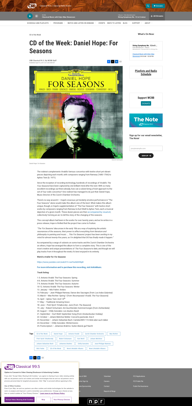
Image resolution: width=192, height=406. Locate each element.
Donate (159, 6)
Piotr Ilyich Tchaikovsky (45, 339)
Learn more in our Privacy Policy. (52, 393)
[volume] (36, 16)
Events (102, 23)
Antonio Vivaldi (73, 334)
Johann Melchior (96, 339)
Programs (58, 23)
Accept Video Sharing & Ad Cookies (19, 399)
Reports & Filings (109, 391)
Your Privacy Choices (62, 399)
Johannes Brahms (65, 344)
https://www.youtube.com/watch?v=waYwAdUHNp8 (60, 262)
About (147, 23)
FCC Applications (139, 376)
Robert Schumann (65, 339)
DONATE (146, 103)
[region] (40, 383)
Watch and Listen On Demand (81, 23)
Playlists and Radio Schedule (146, 72)
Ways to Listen (114, 23)
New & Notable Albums (75, 348)
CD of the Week (35, 35)
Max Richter (114, 334)
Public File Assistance (140, 386)
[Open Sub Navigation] (50, 23)
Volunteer (107, 376)
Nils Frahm (40, 348)
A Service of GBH (81, 376)
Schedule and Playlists (38, 23)
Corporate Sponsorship (83, 386)
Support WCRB (146, 97)
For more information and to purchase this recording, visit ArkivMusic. (69, 267)
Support (136, 23)
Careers (106, 381)
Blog (125, 23)
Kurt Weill (80, 339)
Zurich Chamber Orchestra (94, 334)
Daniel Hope (58, 334)
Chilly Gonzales (83, 344)
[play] (30, 16)
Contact (106, 386)
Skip (43, 399)
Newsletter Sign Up (81, 381)
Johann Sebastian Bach (45, 344)
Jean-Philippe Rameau (103, 344)
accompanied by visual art (99, 212)
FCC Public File (138, 381)
